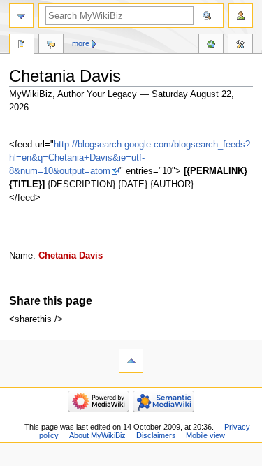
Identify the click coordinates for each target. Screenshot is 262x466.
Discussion (51, 45)
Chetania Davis (70, 256)
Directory (22, 45)
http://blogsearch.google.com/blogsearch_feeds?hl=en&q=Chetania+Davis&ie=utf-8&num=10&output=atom (129, 158)
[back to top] (131, 361)
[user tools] (240, 15)
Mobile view (205, 435)
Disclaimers (156, 435)
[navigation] (21, 15)
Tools (240, 45)
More (80, 43)
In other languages (211, 45)
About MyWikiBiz (97, 435)
